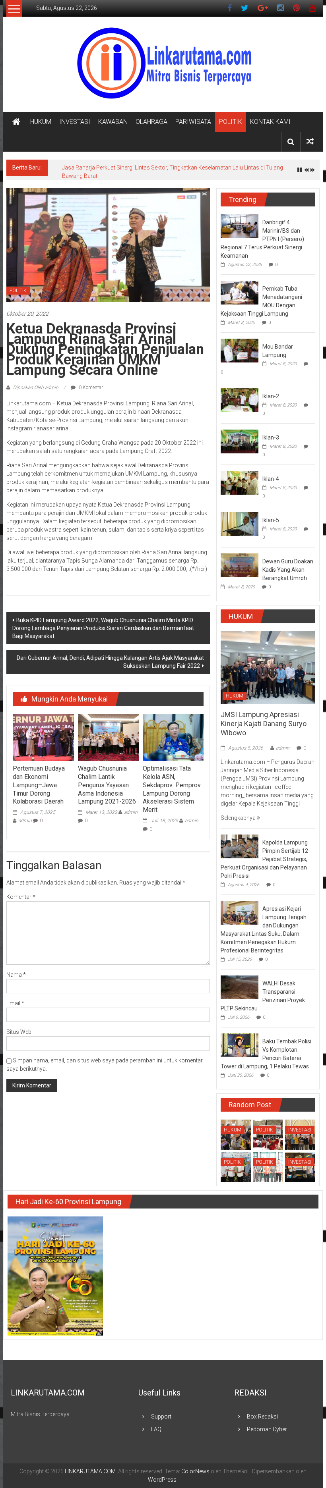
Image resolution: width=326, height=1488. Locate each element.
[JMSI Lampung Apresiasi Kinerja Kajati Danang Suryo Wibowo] (268, 667)
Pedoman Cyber (267, 1429)
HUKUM (40, 121)
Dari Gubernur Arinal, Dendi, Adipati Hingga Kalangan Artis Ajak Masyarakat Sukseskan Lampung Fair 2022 (110, 662)
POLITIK (230, 121)
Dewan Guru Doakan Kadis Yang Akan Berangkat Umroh (287, 569)
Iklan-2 (270, 396)
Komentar (20, 897)
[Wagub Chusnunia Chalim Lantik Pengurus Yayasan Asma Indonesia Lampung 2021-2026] (108, 737)
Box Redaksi (262, 1416)
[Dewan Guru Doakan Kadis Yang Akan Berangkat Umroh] (239, 565)
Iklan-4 (270, 479)
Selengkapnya (239, 818)
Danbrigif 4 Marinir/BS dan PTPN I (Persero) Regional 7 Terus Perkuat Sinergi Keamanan (262, 239)
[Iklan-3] (239, 441)
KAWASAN (113, 121)
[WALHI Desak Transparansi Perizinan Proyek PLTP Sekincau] (239, 987)
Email (15, 1003)
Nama (16, 974)
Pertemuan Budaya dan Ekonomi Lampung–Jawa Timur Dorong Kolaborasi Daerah (39, 785)
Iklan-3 (270, 437)
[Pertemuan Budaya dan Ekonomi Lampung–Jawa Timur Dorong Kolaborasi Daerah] (43, 737)
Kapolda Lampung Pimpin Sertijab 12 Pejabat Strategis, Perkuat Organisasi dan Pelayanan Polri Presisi (264, 859)
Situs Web (18, 1032)
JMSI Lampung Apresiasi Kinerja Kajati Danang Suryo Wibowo (264, 723)
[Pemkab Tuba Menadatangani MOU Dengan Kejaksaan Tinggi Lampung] (239, 292)
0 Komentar (90, 387)
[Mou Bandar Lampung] (239, 350)
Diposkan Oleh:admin (36, 387)
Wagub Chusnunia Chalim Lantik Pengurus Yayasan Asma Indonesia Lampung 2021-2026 (107, 785)
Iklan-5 (270, 520)
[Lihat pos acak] (310, 141)
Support (161, 1416)
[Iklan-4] (239, 482)
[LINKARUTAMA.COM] (16, 122)
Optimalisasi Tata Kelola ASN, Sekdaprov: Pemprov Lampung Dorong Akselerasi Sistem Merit (172, 789)
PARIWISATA (193, 121)
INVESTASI (74, 121)
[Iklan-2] (239, 400)
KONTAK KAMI (270, 121)
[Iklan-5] (239, 523)
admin (25, 820)
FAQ (156, 1429)
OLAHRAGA (151, 121)
